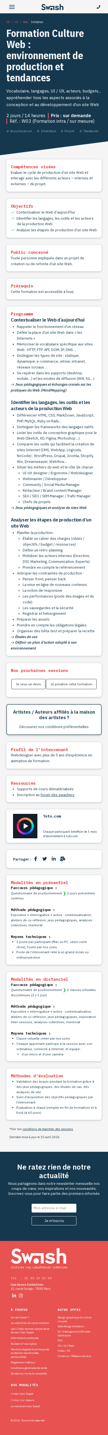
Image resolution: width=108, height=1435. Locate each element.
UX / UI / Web (66, 1346)
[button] (11, 7)
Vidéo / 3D (64, 1351)
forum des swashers (57, 794)
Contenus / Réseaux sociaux (74, 1356)
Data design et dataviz (71, 1326)
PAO (60, 1340)
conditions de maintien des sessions (48, 1129)
